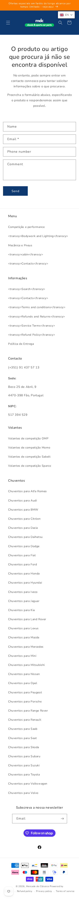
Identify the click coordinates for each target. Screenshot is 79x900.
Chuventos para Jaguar (24, 601)
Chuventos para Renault (24, 720)
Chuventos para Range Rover (28, 711)
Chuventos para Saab (22, 729)
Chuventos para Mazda (23, 637)
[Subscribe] (62, 818)
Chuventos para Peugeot (25, 692)
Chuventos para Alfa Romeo (27, 491)
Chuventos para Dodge (24, 546)
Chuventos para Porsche (25, 701)
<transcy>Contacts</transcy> (28, 263)
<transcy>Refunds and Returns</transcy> (36, 316)
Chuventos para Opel (22, 683)
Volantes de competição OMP (28, 438)
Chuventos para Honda (24, 573)
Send (15, 191)
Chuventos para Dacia (23, 528)
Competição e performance (26, 227)
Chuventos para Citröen (24, 519)
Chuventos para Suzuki (24, 765)
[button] (8, 22)
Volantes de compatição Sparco (29, 466)
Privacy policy (44, 891)
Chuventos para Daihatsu (25, 537)
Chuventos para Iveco (23, 592)
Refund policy (24, 891)
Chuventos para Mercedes (26, 647)
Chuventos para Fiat (22, 555)
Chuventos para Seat (22, 738)
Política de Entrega (21, 344)
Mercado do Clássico (37, 886)
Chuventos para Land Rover (27, 619)
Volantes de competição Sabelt (29, 457)
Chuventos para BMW (23, 510)
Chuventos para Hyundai (25, 583)
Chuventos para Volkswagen (27, 784)
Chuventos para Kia (21, 610)
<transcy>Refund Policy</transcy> (31, 335)
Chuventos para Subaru (24, 756)
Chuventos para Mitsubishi (26, 665)
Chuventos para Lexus (23, 628)
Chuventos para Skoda (23, 747)
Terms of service (65, 891)
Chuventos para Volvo (23, 793)
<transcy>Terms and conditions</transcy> (36, 307)
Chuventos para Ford (22, 564)
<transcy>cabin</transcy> (25, 254)
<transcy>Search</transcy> (26, 289)
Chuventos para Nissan (24, 674)
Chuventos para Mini (22, 656)
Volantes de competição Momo (29, 447)
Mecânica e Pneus (20, 245)
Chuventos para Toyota (24, 774)
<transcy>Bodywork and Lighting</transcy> (38, 236)
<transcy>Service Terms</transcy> (31, 326)
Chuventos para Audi (22, 500)
